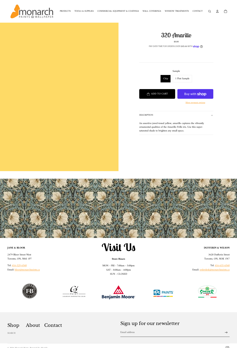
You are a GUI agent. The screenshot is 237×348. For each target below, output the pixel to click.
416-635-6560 (222, 265)
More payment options (195, 102)
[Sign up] (226, 332)
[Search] (210, 11)
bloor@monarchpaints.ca (27, 269)
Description (146, 115)
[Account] (217, 11)
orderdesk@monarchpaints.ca (215, 269)
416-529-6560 (19, 265)
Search (11, 333)
